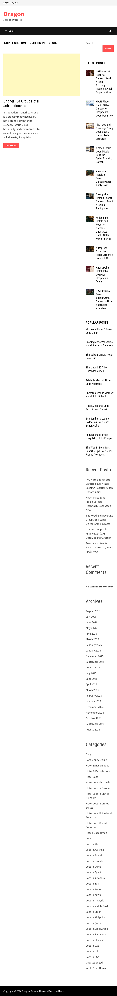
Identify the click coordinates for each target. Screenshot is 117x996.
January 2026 (93, 650)
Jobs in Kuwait (94, 895)
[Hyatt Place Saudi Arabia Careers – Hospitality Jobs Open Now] (90, 102)
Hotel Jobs (92, 777)
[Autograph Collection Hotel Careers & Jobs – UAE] (90, 248)
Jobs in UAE (92, 945)
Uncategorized (94, 962)
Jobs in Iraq (92, 883)
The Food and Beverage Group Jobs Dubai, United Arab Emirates (104, 131)
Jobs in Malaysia (95, 900)
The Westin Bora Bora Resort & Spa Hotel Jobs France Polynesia (99, 451)
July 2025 (91, 673)
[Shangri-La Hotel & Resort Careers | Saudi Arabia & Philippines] (90, 195)
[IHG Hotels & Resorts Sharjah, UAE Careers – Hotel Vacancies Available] (90, 291)
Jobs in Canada (94, 861)
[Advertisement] (41, 75)
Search (89, 43)
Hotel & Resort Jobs (97, 765)
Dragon (14, 13)
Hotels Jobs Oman (96, 832)
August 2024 (93, 729)
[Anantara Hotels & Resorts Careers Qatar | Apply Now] (90, 171)
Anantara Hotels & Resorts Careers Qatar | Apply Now (104, 178)
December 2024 (94, 707)
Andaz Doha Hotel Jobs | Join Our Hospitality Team (102, 274)
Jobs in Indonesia (96, 878)
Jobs (88, 838)
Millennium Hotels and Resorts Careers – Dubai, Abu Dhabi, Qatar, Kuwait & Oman (104, 228)
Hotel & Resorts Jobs (98, 771)
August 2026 (93, 611)
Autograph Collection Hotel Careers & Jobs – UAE (104, 253)
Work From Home (96, 968)
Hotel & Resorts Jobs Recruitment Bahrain (97, 407)
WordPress (48, 991)
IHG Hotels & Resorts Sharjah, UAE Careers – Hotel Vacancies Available (104, 299)
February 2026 (94, 645)
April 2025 (91, 684)
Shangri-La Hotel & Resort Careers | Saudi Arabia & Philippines (104, 201)
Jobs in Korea (93, 889)
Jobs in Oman (93, 911)
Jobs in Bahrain (94, 855)
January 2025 (93, 701)
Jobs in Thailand (95, 940)
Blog (88, 754)
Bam (61, 991)
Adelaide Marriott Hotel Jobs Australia (98, 382)
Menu (11, 31)
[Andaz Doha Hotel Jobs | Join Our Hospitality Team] (90, 268)
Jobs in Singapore (96, 934)
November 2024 (95, 712)
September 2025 (95, 662)
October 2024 (93, 718)
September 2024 (95, 724)
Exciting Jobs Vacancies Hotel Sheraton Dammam (99, 343)
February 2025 (94, 695)
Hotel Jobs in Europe (98, 788)
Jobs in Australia (95, 849)
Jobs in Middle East (97, 906)
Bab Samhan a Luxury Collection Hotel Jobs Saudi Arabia (98, 422)
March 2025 (92, 690)
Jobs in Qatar (93, 923)
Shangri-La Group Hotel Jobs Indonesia (21, 103)
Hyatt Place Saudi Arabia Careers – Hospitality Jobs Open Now (104, 108)
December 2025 (94, 656)
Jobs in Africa (93, 844)
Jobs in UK (92, 951)
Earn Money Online (96, 760)
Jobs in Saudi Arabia (97, 928)
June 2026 (91, 622)
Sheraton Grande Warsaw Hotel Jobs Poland (99, 394)
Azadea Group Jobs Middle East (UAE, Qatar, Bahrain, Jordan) (104, 154)
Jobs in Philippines (96, 917)
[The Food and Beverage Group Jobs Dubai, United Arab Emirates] (90, 125)
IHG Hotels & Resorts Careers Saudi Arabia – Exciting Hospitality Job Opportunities (104, 82)
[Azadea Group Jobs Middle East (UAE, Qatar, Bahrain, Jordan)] (90, 148)
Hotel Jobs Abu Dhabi (98, 782)
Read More (11, 145)
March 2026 (92, 639)
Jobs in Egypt (93, 872)
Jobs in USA (92, 957)
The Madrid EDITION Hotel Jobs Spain (96, 369)
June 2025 (91, 678)
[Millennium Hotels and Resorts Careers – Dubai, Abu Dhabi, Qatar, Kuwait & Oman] (90, 218)
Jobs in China (93, 866)
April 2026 (91, 633)
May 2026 (91, 628)
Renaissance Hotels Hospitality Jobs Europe (99, 436)
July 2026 (91, 616)
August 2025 (93, 667)
